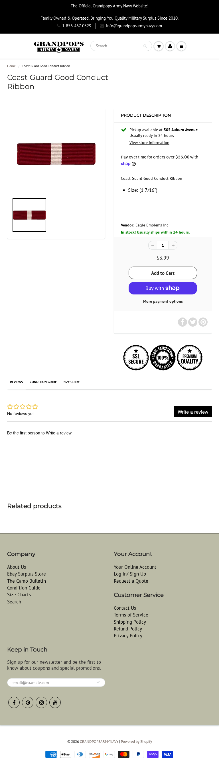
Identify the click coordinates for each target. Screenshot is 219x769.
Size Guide (72, 382)
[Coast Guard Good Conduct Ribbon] (56, 154)
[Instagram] (41, 702)
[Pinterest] (27, 702)
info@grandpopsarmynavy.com (134, 25)
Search (14, 602)
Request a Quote (131, 581)
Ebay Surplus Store (26, 574)
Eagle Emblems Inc (151, 225)
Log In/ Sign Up (130, 574)
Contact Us (125, 608)
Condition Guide (43, 382)
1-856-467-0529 (76, 25)
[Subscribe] (98, 682)
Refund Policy (128, 629)
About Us (16, 567)
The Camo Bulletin (26, 581)
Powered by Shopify (136, 741)
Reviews (16, 382)
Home (11, 66)
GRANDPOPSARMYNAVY (99, 741)
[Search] (145, 46)
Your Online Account (135, 567)
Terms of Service (131, 615)
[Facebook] (14, 702)
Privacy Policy (128, 635)
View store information (149, 142)
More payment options (163, 301)
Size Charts (19, 594)
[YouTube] (55, 702)
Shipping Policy (130, 622)
